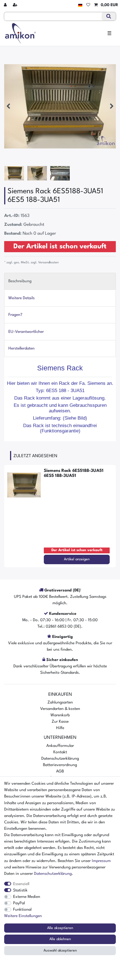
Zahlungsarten (60, 702)
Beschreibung (20, 281)
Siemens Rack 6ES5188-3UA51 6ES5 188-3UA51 (74, 473)
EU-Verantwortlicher (26, 332)
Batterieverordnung (60, 765)
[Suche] (109, 16)
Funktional (22, 910)
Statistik (20, 890)
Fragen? (15, 315)
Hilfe (60, 728)
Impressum (101, 861)
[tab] (60, 281)
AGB (60, 771)
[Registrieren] (15, 5)
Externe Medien (26, 897)
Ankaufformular (60, 746)
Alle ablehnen (60, 939)
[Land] (80, 5)
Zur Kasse (60, 722)
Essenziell (21, 884)
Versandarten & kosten (60, 709)
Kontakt (60, 752)
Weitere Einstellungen (23, 916)
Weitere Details (21, 298)
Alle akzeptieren (60, 928)
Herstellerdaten (21, 348)
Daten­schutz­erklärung (53, 874)
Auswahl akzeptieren (60, 950)
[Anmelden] (6, 5)
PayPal (19, 903)
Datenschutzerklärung (60, 759)
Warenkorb (60, 715)
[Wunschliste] (88, 5)
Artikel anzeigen (77, 559)
